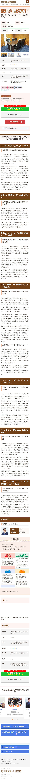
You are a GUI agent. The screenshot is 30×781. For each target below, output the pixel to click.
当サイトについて (8, 759)
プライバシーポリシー (21, 759)
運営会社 (14, 759)
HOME (2, 759)
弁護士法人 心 (15, 709)
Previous (2, 703)
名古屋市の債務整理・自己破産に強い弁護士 (15, 732)
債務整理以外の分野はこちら (9, 128)
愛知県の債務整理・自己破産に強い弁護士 (13, 726)
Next (28, 703)
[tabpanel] (15, 43)
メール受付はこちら (16, 114)
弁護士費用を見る (15, 121)
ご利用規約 (3, 761)
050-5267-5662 (13, 65)
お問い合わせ (9, 761)
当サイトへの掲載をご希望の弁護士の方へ (9, 763)
